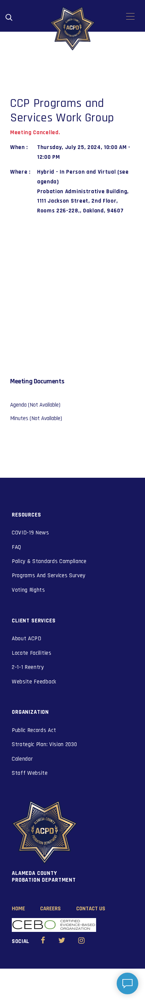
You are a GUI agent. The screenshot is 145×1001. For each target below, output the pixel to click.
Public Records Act (34, 730)
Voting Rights (28, 590)
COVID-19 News (30, 532)
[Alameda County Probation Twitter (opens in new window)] (61, 941)
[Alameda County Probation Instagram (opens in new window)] (81, 941)
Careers (50, 908)
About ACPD (26, 638)
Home (18, 908)
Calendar (22, 759)
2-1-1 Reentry (28, 667)
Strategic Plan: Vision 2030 (44, 744)
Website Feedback (34, 681)
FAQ (16, 547)
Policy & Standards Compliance (49, 561)
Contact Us (90, 908)
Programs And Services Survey (49, 575)
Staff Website (30, 773)
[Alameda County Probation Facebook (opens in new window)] (43, 941)
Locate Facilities (32, 653)
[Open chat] (127, 983)
